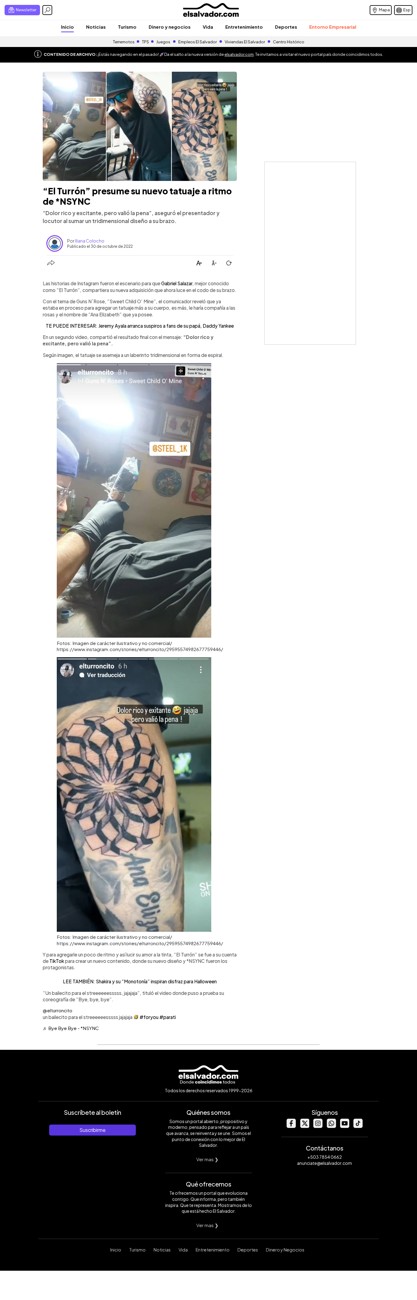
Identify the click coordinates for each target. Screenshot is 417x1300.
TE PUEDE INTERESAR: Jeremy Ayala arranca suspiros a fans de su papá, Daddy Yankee (140, 326)
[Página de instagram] (318, 1126)
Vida (208, 27)
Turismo (127, 27)
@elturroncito (57, 1010)
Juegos (163, 41)
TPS (145, 41)
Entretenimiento (244, 27)
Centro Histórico (288, 41)
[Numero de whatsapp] (331, 1126)
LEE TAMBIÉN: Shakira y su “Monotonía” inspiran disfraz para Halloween (140, 981)
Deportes (286, 27)
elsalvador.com (239, 54)
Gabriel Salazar (176, 283)
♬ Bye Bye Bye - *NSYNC (71, 1028)
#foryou (149, 1017)
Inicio (67, 27)
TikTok (57, 961)
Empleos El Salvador (197, 41)
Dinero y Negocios (285, 1249)
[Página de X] (304, 1126)
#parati (167, 1017)
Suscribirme (92, 1130)
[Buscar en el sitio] (47, 10)
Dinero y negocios (169, 27)
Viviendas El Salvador (245, 41)
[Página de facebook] (291, 1126)
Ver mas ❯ (207, 1159)
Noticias (96, 27)
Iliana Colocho (89, 240)
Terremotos (124, 41)
